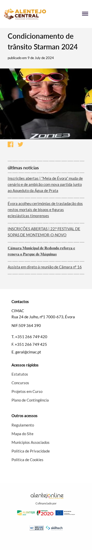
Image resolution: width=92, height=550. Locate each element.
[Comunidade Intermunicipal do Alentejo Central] (25, 14)
